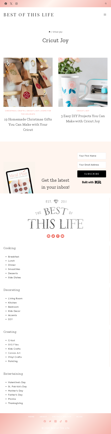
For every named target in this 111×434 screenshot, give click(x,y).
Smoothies (14, 269)
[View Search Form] (106, 3)
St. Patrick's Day (17, 386)
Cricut (30, 111)
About (43, 417)
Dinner (12, 265)
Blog (80, 417)
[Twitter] (50, 421)
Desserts (13, 273)
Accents (12, 315)
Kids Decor (14, 311)
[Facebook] (5, 3)
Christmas (10, 111)
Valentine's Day (17, 382)
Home (31, 417)
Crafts (21, 111)
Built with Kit (91, 182)
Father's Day (15, 394)
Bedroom (13, 306)
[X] (11, 3)
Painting (13, 361)
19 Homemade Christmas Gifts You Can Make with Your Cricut (28, 124)
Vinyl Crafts (15, 357)
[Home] (50, 32)
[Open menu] (105, 14)
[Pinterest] (66, 421)
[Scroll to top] (104, 423)
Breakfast (13, 256)
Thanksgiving (15, 403)
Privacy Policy (61, 417)
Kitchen (12, 302)
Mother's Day (15, 390)
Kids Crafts (14, 348)
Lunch (11, 260)
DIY (37, 111)
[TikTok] (61, 421)
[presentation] (28, 82)
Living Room (15, 298)
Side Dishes (14, 277)
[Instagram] (16, 3)
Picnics (12, 399)
